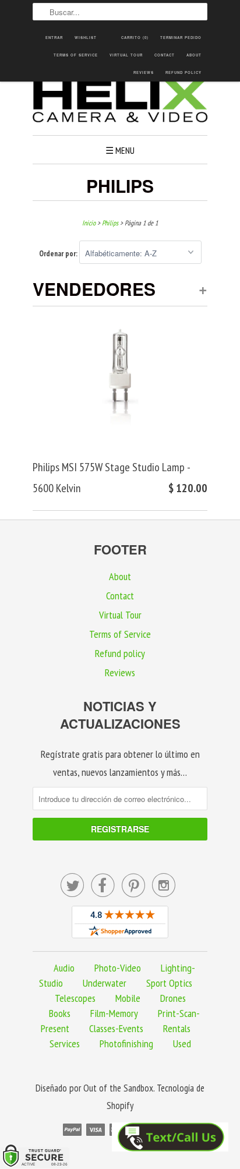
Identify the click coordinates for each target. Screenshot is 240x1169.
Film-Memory (114, 1013)
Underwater (104, 983)
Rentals (176, 1028)
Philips (120, 185)
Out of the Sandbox (118, 1088)
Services (65, 1043)
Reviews (143, 72)
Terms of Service (76, 55)
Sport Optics (169, 983)
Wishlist (86, 37)
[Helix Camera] (120, 102)
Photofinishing (126, 1043)
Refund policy (183, 72)
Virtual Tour (126, 55)
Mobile (127, 998)
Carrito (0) (135, 37)
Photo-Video (117, 967)
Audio (64, 967)
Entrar (54, 37)
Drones (173, 998)
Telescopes (75, 998)
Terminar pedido (181, 37)
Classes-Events (116, 1028)
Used (182, 1043)
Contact (164, 55)
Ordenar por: (59, 254)
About (194, 55)
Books (59, 1013)
